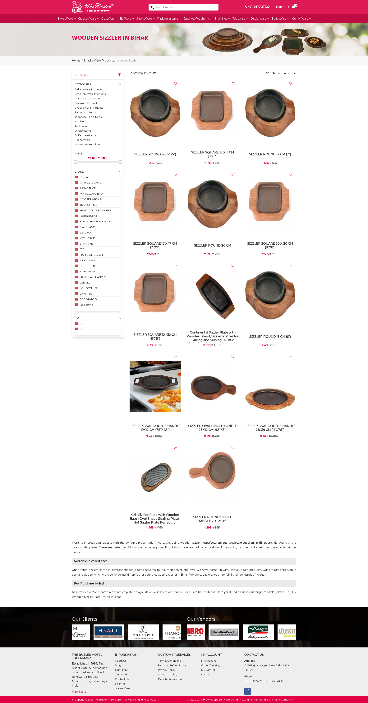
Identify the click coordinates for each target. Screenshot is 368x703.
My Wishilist (208, 669)
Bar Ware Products (86, 103)
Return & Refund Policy (172, 665)
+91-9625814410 (273, 681)
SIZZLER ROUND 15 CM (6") (270, 336)
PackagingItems (168, 18)
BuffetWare (279, 18)
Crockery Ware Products (90, 93)
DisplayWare (259, 18)
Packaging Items (85, 112)
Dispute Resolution (170, 679)
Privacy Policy (166, 669)
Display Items (83, 130)
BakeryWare (65, 18)
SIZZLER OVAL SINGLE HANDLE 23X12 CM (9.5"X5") (212, 428)
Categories (83, 84)
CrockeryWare (87, 18)
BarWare (126, 18)
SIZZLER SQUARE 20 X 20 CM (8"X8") (270, 245)
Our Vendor (122, 674)
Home (76, 60)
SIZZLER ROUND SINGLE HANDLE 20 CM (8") (212, 519)
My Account (208, 660)
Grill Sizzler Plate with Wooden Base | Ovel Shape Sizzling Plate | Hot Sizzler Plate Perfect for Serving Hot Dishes (155, 519)
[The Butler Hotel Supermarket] (107, 7)
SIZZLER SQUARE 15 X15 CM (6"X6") (212, 154)
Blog (118, 665)
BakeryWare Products (88, 89)
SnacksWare (144, 18)
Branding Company (281, 699)
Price (78, 153)
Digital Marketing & (256, 699)
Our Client (121, 669)
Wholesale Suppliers (87, 144)
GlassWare (108, 18)
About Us (120, 660)
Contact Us (122, 679)
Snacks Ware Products (99, 60)
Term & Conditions (169, 660)
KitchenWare (300, 18)
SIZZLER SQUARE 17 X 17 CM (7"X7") (155, 245)
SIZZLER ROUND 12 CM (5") (155, 154)
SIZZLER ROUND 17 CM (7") (270, 154)
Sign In (280, 6)
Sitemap (120, 683)
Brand (79, 171)
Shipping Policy (167, 674)
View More (79, 691)
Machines (221, 18)
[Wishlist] (175, 83)
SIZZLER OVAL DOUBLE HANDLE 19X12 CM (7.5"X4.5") (155, 428)
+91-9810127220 (258, 6)
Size (77, 318)
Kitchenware (83, 139)
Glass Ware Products (87, 98)
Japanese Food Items (88, 116)
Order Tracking (210, 665)
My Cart (206, 674)
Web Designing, (234, 699)
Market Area (123, 688)
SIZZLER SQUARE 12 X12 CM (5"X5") (155, 336)
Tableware (239, 18)
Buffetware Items (85, 135)
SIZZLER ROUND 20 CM (212, 245)
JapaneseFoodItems (197, 18)
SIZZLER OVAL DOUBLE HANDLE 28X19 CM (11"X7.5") (270, 428)
